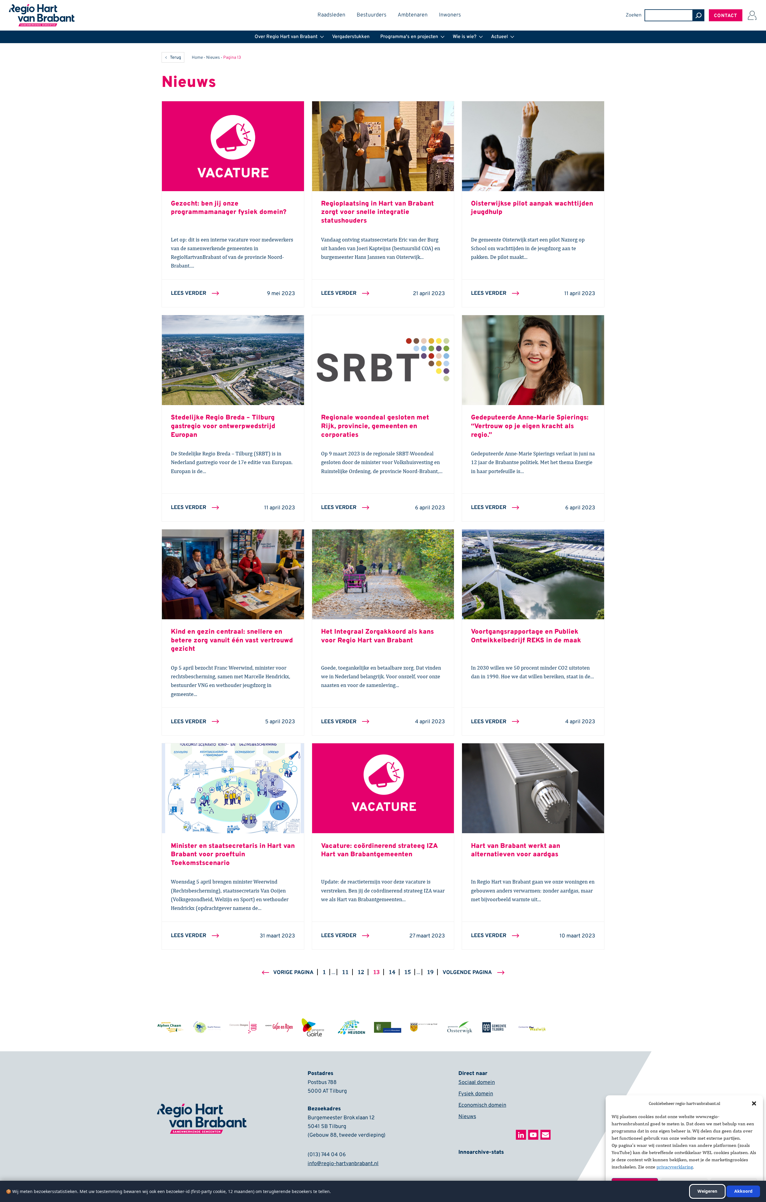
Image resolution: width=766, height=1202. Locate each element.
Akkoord (743, 1191)
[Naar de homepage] (42, 8)
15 (409, 971)
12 (362, 971)
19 (432, 971)
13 (378, 971)
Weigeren (707, 1191)
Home (197, 57)
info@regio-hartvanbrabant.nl (343, 1163)
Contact (725, 16)
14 (393, 971)
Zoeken (634, 15)
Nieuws (213, 57)
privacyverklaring (674, 1167)
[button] (754, 1103)
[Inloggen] (752, 15)
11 (347, 971)
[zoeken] (698, 15)
